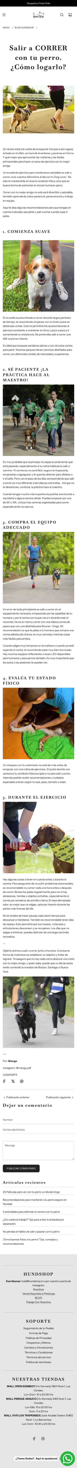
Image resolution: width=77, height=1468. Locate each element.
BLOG (38, 1297)
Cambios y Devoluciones (38, 1347)
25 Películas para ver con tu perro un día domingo (31, 1192)
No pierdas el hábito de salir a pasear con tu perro (31, 1231)
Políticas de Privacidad (38, 1338)
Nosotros (38, 1289)
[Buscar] (62, 15)
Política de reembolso (38, 1362)
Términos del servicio (38, 1357)
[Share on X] (13, 1081)
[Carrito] (70, 15)
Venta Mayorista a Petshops (38, 1293)
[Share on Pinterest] (22, 1081)
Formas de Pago (38, 1333)
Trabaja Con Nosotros (38, 1302)
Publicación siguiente (58, 1097)
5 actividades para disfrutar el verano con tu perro (31, 1211)
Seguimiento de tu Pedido (38, 1328)
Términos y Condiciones (38, 1352)
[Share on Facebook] (4, 1081)
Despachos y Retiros (39, 1342)
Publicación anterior (17, 1097)
